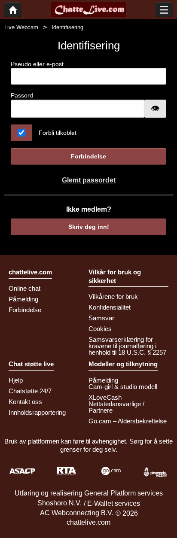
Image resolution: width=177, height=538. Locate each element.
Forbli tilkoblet (57, 132)
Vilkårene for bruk (113, 296)
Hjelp (16, 380)
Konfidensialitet (109, 307)
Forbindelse (88, 156)
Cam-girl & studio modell (122, 386)
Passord (22, 95)
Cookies (100, 328)
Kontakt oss (25, 401)
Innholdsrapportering (37, 412)
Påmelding (23, 299)
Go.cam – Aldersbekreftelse (127, 421)
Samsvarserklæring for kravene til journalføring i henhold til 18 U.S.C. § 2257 (127, 346)
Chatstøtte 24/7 (30, 391)
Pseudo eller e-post (37, 64)
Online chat (24, 288)
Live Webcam (21, 27)
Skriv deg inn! (88, 226)
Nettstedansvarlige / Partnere (116, 407)
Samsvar (101, 318)
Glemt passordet (89, 180)
